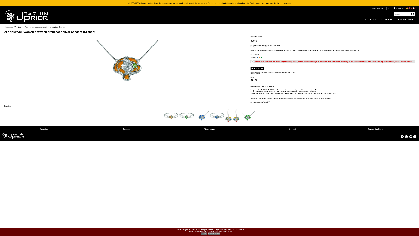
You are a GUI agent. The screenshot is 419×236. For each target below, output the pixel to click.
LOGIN (390, 8)
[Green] (261, 57)
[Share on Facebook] (252, 81)
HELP (367, 8)
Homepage (9, 27)
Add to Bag (258, 68)
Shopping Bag (399, 8)
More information (214, 234)
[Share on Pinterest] (256, 81)
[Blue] (257, 57)
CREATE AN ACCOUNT (378, 8)
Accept (204, 234)
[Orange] (259, 57)
